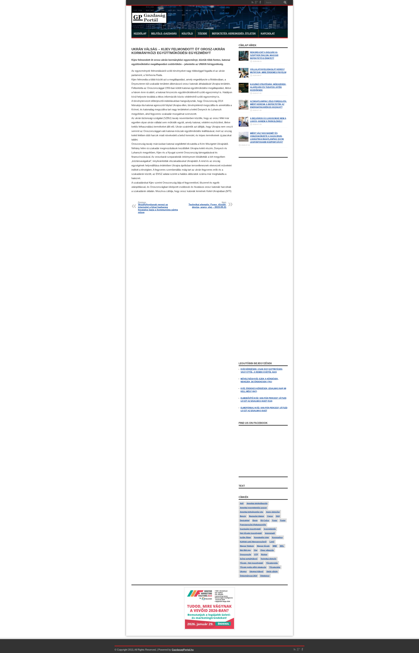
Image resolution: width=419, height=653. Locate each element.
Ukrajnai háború (256, 571)
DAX (278, 516)
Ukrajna (243, 571)
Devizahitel (244, 520)
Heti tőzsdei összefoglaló (251, 533)
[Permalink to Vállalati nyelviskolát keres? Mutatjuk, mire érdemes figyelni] (243, 77)
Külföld (187, 33)
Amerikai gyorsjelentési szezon (253, 508)
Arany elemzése (273, 512)
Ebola (255, 520)
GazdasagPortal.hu (183, 649)
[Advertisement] (263, 208)
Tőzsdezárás (274, 567)
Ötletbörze (264, 576)
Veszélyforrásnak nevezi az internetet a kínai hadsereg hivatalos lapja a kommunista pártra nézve (158, 207)
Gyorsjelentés (270, 529)
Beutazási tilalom (256, 516)
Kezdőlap (140, 33)
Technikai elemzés (268, 559)
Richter (264, 554)
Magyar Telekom (247, 546)
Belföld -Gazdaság (164, 33)
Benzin (243, 516)
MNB (275, 546)
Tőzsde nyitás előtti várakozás (253, 567)
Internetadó (270, 533)
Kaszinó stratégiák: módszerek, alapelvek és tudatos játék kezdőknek (268, 87)
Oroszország (245, 554)
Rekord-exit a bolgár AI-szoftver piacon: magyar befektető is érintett (264, 55)
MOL (282, 546)
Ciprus (270, 516)
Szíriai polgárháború (248, 559)
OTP (256, 554)
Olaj (255, 550)
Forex (274, 520)
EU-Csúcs (265, 520)
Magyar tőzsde (263, 546)
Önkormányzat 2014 (248, 576)
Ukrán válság (272, 571)
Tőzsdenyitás (272, 563)
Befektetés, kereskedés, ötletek (234, 33)
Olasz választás (267, 550)
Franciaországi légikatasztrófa (253, 525)
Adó (242, 503)
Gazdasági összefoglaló (250, 529)
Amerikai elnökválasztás (257, 503)
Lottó (272, 542)
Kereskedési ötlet (261, 537)
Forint (282, 520)
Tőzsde (202, 33)
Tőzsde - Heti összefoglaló (251, 563)
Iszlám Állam (245, 537)
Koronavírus (277, 537)
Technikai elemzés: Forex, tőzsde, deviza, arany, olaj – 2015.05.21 (207, 204)
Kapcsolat (268, 33)
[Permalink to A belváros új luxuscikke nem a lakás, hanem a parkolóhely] (243, 126)
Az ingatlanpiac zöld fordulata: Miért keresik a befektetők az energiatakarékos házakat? (268, 104)
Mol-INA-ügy (245, 550)
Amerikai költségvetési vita (251, 512)
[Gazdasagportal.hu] (149, 21)
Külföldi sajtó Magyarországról (253, 542)
